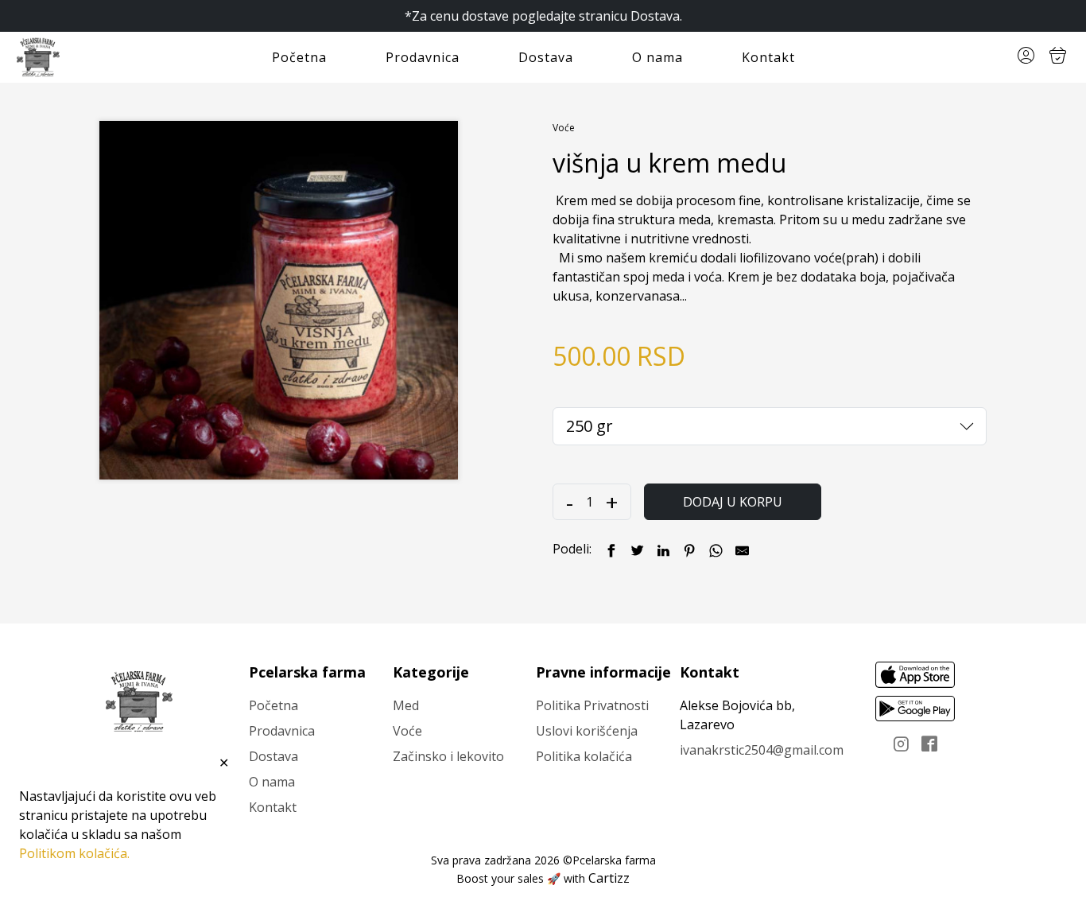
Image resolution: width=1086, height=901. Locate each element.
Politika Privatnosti (592, 705)
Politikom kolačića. (74, 853)
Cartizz (609, 878)
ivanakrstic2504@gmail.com (762, 750)
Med (406, 705)
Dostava (545, 57)
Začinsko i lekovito (448, 756)
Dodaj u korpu (732, 502)
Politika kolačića (584, 756)
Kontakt (768, 57)
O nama (657, 57)
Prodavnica (423, 57)
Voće (564, 127)
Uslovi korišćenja (587, 731)
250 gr (589, 426)
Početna (299, 57)
